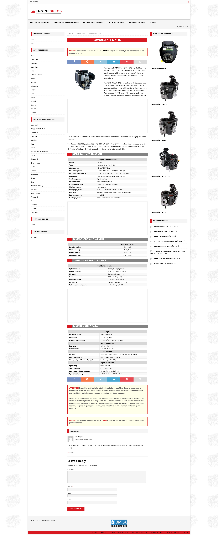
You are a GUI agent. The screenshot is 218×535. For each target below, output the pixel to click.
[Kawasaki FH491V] (168, 52)
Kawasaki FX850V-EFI (160, 176)
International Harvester (39, 152)
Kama (33, 155)
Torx (32, 201)
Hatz (32, 144)
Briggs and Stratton (38, 129)
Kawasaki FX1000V (159, 104)
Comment (71, 469)
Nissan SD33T (172, 263)
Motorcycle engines (93, 22)
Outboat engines (116, 22)
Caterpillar (34, 133)
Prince (33, 97)
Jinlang (33, 39)
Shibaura (34, 189)
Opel (32, 94)
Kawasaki (34, 159)
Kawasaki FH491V (158, 68)
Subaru (33, 105)
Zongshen (34, 212)
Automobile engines (39, 22)
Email (69, 493)
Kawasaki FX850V (158, 212)
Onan (33, 178)
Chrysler (34, 63)
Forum (153, 22)
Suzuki (33, 109)
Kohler (33, 167)
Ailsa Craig (34, 125)
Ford (32, 71)
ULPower (34, 237)
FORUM (104, 51)
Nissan (33, 90)
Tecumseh (34, 197)
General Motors (36, 75)
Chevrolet (34, 59)
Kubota (33, 170)
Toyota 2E (174, 231)
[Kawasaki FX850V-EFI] (168, 160)
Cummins (34, 67)
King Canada (35, 163)
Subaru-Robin (36, 193)
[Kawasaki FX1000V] (168, 88)
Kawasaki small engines (162, 34)
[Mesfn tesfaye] (151, 226)
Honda (33, 78)
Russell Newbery (37, 186)
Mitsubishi (34, 86)
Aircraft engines (137, 22)
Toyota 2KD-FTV (174, 226)
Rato (32, 43)
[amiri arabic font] (151, 231)
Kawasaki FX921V (158, 140)
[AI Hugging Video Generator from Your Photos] (151, 251)
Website (70, 500)
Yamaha (34, 208)
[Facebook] (188, 2)
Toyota (33, 112)
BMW (33, 56)
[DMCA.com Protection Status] (118, 527)
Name (69, 486)
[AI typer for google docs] (151, 241)
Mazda (33, 82)
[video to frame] (151, 236)
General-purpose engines (66, 22)
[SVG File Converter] (151, 246)
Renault (33, 101)
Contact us (34, 2)
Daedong (34, 140)
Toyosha (34, 205)
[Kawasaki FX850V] (168, 196)
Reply (71, 453)
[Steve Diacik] (151, 263)
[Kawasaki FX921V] (168, 124)
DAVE (78, 437)
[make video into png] (151, 258)
